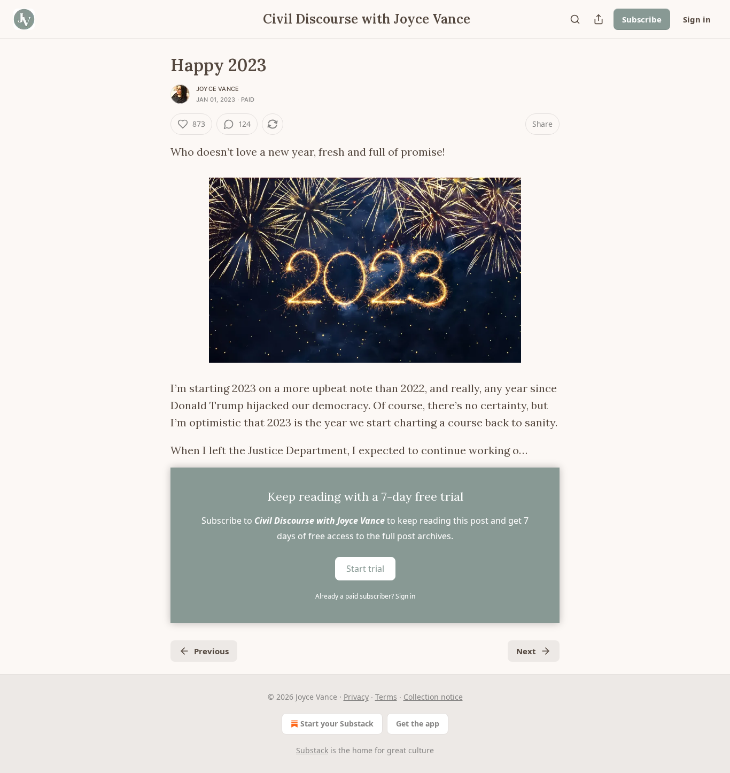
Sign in (697, 19)
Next (526, 651)
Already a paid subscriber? (365, 596)
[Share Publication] (598, 19)
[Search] (575, 19)
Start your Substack (337, 723)
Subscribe (642, 19)
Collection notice (433, 697)
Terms (386, 697)
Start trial (365, 569)
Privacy (356, 697)
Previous (211, 651)
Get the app (417, 723)
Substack (312, 750)
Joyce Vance (217, 89)
